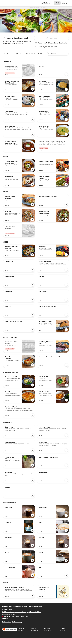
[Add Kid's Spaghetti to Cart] (66, 400)
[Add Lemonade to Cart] (32, 480)
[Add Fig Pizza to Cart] (32, 219)
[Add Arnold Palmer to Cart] (66, 480)
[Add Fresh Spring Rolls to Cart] (66, 104)
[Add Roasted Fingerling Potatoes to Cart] (32, 254)
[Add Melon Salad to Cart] (32, 119)
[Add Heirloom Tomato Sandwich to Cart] (66, 204)
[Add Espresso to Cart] (32, 530)
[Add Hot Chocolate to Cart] (32, 575)
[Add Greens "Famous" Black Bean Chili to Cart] (32, 149)
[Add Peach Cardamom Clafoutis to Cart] (32, 364)
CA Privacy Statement (47, 629)
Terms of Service (21, 629)
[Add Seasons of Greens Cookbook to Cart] (32, 595)
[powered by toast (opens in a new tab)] (10, 629)
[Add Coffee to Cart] (66, 560)
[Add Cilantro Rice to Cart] (32, 269)
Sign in (64, 3)
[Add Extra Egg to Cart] (32, 314)
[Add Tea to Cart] (66, 575)
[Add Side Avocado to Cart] (32, 284)
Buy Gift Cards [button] (45, 3)
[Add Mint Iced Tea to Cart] (32, 465)
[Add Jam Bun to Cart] (66, 74)
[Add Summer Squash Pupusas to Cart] (66, 184)
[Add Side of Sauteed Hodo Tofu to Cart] (66, 314)
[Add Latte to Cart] (66, 530)
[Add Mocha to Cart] (32, 560)
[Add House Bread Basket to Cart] (66, 329)
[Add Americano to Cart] (32, 515)
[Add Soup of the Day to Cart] (32, 134)
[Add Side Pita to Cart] (66, 284)
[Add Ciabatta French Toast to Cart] (66, 169)
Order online (6, 622)
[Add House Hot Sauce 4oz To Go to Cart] (32, 329)
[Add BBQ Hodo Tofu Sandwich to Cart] (32, 204)
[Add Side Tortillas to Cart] (66, 299)
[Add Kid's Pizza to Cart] (32, 400)
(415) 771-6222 (7, 609)
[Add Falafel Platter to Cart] (66, 119)
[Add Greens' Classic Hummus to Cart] (32, 104)
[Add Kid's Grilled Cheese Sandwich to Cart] (66, 385)
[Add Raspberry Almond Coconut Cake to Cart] (66, 364)
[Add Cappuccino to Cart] (66, 515)
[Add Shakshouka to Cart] (32, 184)
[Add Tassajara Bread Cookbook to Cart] (66, 595)
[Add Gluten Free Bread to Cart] (66, 269)
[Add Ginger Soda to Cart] (66, 450)
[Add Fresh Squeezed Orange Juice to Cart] (66, 465)
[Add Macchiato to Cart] (32, 545)
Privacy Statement (34, 629)
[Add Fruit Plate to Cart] (66, 254)
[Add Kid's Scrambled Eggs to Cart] (32, 385)
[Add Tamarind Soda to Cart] (32, 450)
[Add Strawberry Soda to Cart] (66, 435)
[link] (17, 53)
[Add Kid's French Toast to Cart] (32, 415)
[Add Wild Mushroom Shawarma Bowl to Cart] (66, 219)
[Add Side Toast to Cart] (32, 299)
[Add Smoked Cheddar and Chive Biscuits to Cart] (32, 89)
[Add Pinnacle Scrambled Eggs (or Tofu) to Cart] (32, 169)
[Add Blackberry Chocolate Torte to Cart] (66, 349)
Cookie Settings (63, 629)
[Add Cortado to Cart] (66, 545)
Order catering (17, 622)
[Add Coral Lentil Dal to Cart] (66, 134)
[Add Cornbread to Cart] (66, 89)
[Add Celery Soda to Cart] (32, 435)
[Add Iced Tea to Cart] (32, 495)
